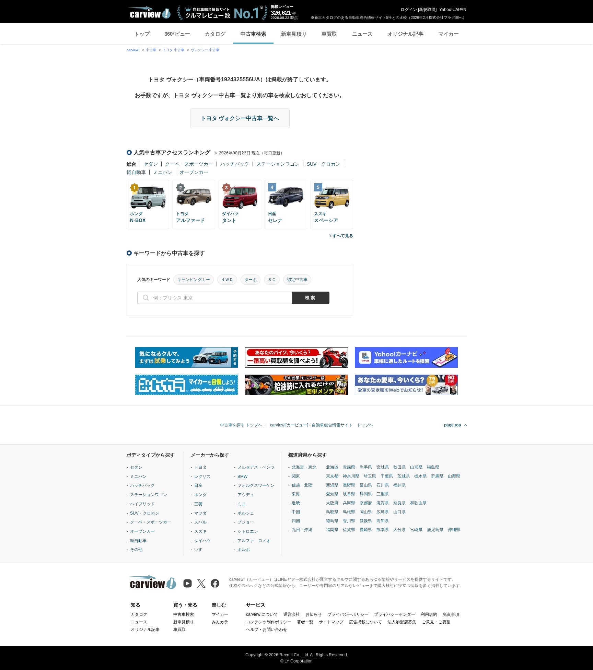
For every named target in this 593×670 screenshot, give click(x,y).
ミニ (241, 504)
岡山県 (366, 511)
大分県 (399, 529)
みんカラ (220, 622)
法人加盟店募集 (401, 622)
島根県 (349, 511)
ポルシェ (245, 513)
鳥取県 (332, 511)
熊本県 (382, 529)
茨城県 (403, 476)
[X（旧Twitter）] (201, 583)
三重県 (382, 494)
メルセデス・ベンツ (256, 467)
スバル (200, 522)
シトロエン (247, 531)
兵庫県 (349, 503)
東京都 (332, 476)
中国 (296, 511)
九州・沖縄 (302, 529)
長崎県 (366, 529)
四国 (296, 520)
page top (452, 425)
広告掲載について (365, 622)
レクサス (202, 476)
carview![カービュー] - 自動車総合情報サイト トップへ (321, 425)
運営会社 (291, 614)
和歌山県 (418, 503)
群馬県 (437, 476)
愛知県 (332, 494)
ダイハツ (202, 540)
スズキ (200, 531)
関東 (296, 476)
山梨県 (454, 476)
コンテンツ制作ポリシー (268, 622)
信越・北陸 (302, 485)
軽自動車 (136, 172)
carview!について (262, 614)
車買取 (329, 34)
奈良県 (399, 503)
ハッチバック (234, 164)
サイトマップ (331, 622)
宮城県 (382, 467)
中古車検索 (253, 34)
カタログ (215, 34)
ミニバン (162, 172)
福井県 (399, 485)
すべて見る (343, 235)
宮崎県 (416, 529)
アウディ (245, 494)
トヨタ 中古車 (173, 50)
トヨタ (200, 467)
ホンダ (200, 494)
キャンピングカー (193, 279)
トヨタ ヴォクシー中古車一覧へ (240, 118)
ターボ (250, 279)
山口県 (399, 511)
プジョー (245, 522)
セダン (150, 164)
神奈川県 (351, 476)
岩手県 (366, 467)
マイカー (448, 34)
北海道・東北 (304, 467)
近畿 (296, 503)
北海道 (332, 467)
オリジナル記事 (405, 34)
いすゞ (200, 549)
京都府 (366, 503)
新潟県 (332, 485)
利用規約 (429, 614)
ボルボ (243, 549)
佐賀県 (349, 529)
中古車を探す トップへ (241, 425)
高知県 (382, 520)
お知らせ (313, 614)
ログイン (408, 9)
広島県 (382, 511)
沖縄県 (454, 529)
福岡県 (332, 529)
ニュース (362, 34)
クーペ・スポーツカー (189, 164)
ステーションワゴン (278, 164)
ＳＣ (272, 279)
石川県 (382, 485)
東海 (296, 494)
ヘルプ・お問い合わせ (266, 629)
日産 (198, 485)
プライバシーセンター (394, 614)
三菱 (198, 504)
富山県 (366, 485)
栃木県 (420, 476)
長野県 (349, 485)
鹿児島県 (435, 529)
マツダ (200, 513)
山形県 (416, 467)
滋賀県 (382, 503)
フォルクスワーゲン (256, 485)
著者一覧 (305, 622)
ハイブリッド (142, 504)
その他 (136, 549)
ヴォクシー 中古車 (205, 50)
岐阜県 (349, 494)
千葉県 (387, 476)
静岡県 (366, 494)
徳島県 (332, 520)
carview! (133, 50)
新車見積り (294, 34)
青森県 (349, 467)
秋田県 (399, 467)
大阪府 (332, 503)
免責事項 (451, 614)
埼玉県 (370, 476)
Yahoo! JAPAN (452, 9)
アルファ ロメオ (253, 540)
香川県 (349, 520)
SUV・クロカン (323, 164)
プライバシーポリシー (348, 614)
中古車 (151, 50)
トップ (142, 34)
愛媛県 (366, 520)
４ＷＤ (227, 279)
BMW (242, 476)
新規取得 (427, 9)
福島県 (433, 467)
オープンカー (193, 172)
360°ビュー (177, 34)
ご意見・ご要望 (436, 622)
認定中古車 (297, 279)
